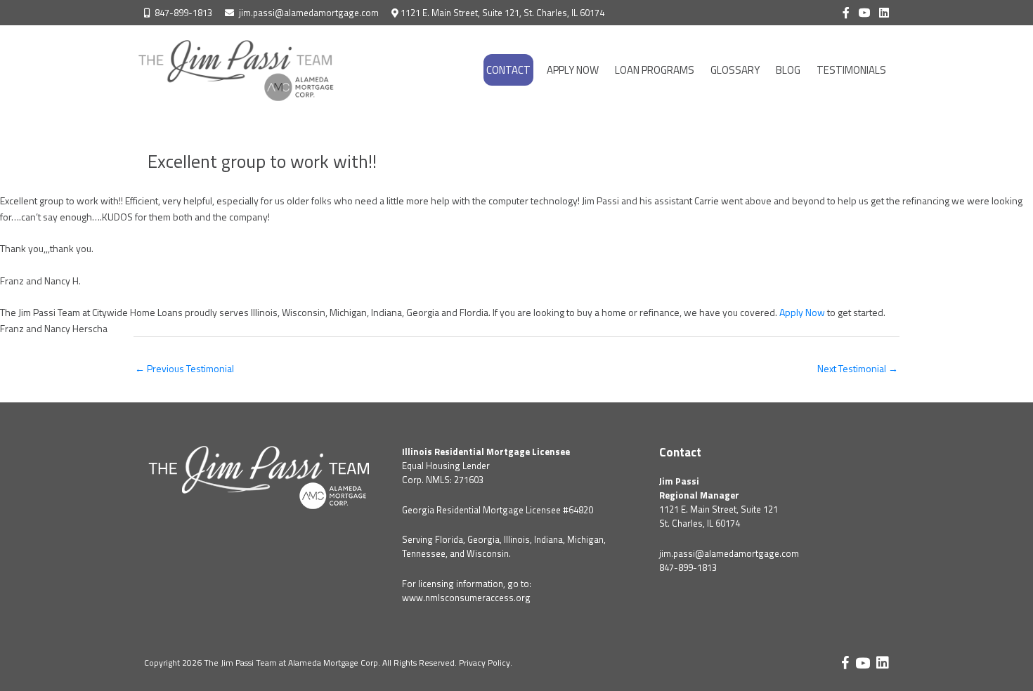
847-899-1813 (183, 13)
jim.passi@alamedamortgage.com (309, 13)
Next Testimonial (857, 368)
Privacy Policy (484, 662)
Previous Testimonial (184, 368)
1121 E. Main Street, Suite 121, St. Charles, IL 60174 (502, 13)
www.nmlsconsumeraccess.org (466, 598)
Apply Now (802, 312)
